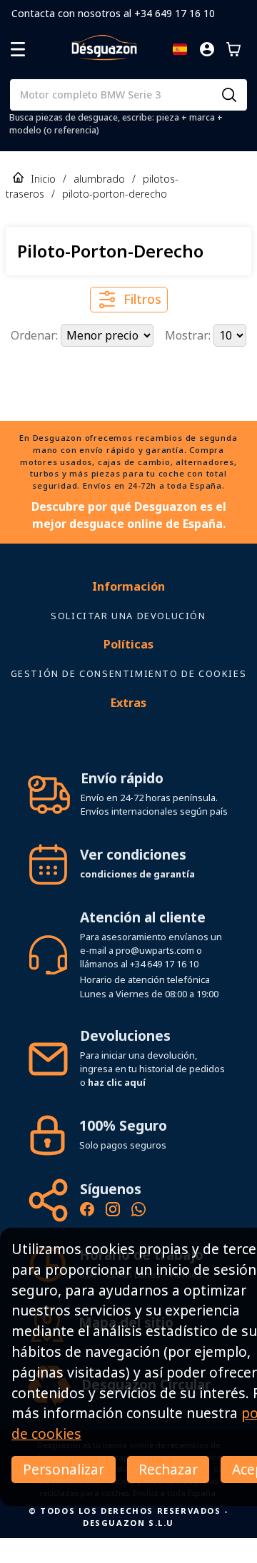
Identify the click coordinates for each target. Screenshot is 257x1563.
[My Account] (207, 49)
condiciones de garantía (137, 898)
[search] (229, 94)
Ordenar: (36, 335)
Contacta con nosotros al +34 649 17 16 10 (113, 13)
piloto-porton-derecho (114, 193)
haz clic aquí (117, 1107)
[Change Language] (180, 49)
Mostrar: (189, 335)
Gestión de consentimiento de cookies (129, 698)
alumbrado (99, 178)
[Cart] (233, 49)
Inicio (43, 178)
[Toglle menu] (17, 49)
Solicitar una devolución (128, 640)
